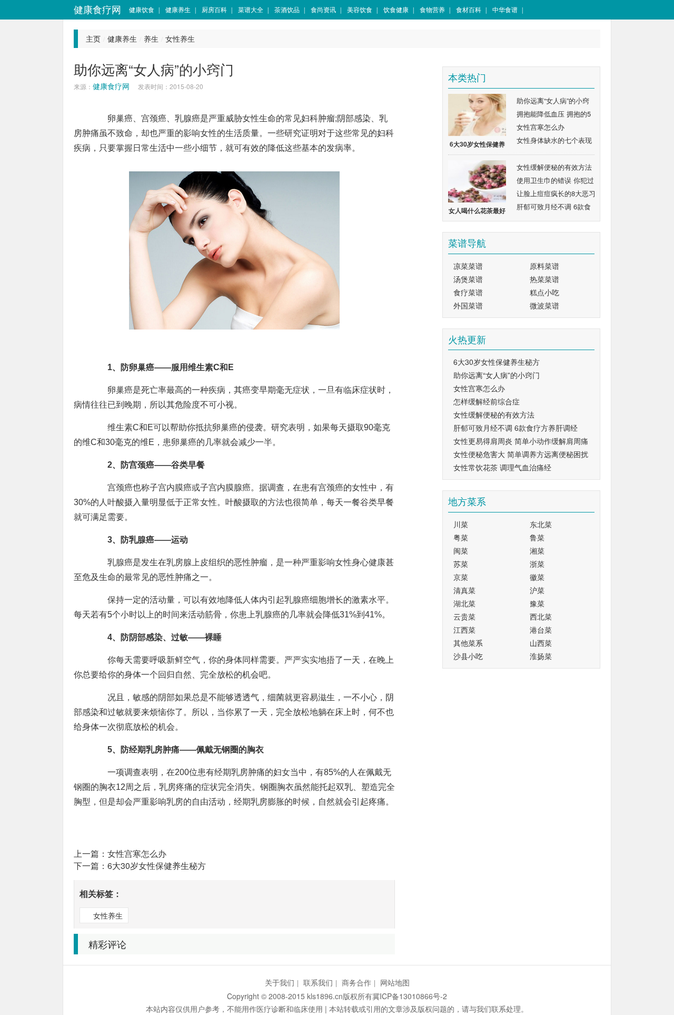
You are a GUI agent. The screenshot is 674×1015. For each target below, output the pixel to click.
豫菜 (537, 603)
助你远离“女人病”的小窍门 (496, 375)
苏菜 (460, 563)
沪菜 (537, 590)
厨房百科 (214, 9)
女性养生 (180, 38)
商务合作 (356, 982)
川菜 (460, 524)
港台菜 (541, 629)
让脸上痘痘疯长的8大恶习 (556, 193)
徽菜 (537, 577)
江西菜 (464, 629)
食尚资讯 (323, 9)
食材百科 (468, 9)
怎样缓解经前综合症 (486, 401)
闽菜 (460, 550)
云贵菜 (464, 616)
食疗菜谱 (468, 292)
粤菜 (460, 537)
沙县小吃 (468, 656)
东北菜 (541, 524)
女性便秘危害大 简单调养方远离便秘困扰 (520, 454)
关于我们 (279, 982)
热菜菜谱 (544, 279)
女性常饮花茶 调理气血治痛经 (502, 467)
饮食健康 (396, 9)
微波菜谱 (544, 305)
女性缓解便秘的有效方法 (554, 167)
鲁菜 (537, 537)
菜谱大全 (250, 9)
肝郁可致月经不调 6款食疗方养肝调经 (515, 427)
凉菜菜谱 (468, 265)
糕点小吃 (544, 292)
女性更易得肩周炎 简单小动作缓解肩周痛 (520, 441)
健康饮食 (141, 9)
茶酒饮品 (287, 9)
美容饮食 (359, 9)
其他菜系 (468, 642)
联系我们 (318, 982)
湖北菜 (464, 603)
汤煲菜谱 (468, 279)
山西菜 (541, 642)
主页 (93, 38)
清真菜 (464, 590)
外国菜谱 (468, 305)
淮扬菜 (541, 656)
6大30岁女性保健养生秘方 (156, 865)
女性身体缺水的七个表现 (554, 140)
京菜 (460, 577)
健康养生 (178, 9)
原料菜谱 (544, 265)
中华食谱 (505, 9)
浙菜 (537, 563)
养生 (151, 38)
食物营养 (432, 9)
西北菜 (541, 616)
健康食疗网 (97, 9)
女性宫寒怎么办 (136, 853)
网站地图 (395, 982)
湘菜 (537, 550)
